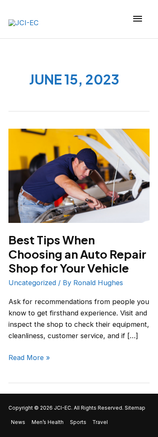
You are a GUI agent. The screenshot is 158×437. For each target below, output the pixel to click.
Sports (78, 422)
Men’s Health (48, 422)
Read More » (29, 357)
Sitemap (135, 408)
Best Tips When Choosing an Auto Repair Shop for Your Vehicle (77, 254)
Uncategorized (32, 282)
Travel (100, 422)
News (18, 422)
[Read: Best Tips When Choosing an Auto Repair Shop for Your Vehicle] (79, 175)
